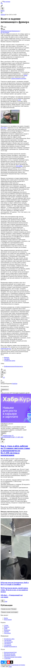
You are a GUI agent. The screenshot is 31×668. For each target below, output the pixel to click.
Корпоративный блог (10, 652)
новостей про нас (6, 348)
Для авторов (7, 640)
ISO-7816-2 (4, 127)
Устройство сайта (9, 639)
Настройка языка (5, 665)
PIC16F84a (19, 166)
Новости (6, 627)
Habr (10, 666)
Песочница (7, 633)
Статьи (6, 625)
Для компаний (8, 642)
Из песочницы (5, 32)
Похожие (13, 609)
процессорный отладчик (18, 78)
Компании (7, 630)
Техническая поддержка (18, 665)
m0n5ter (3, 14)
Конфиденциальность (10, 646)
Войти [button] (2, 10)
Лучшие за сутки (5, 609)
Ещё (6, 601)
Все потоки (6, 1)
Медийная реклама (9, 654)
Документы (7, 643)
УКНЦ (25, 75)
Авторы (6, 631)
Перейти (3, 433)
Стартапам (7, 658)
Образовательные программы (13, 657)
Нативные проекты (10, 655)
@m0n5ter (14, 383)
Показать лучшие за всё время (9, 612)
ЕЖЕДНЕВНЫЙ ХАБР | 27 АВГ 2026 (12, 437)
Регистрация (8, 619)
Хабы (5, 628)
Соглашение (7, 645)
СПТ (19, 100)
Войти (6, 618)
